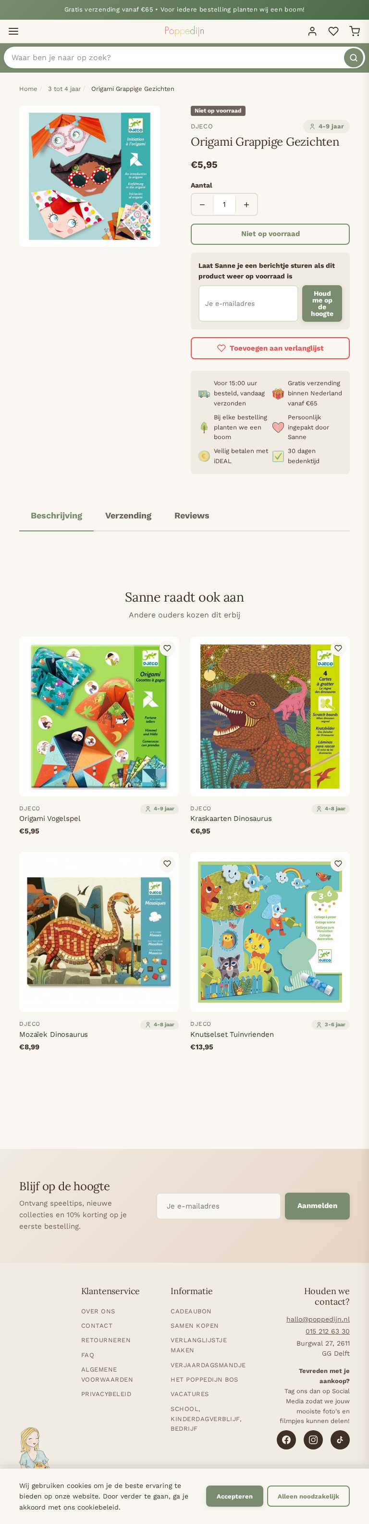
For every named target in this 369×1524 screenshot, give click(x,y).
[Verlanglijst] (333, 31)
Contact (97, 1325)
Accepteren (235, 1496)
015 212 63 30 (328, 1331)
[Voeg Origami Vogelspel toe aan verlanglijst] (167, 648)
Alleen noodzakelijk (308, 1496)
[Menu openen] (13, 31)
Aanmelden (317, 1205)
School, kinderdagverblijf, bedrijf (206, 1419)
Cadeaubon (191, 1311)
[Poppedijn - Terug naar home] (184, 31)
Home (28, 88)
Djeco (202, 126)
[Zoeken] (353, 57)
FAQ (88, 1355)
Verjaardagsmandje (208, 1365)
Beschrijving (56, 515)
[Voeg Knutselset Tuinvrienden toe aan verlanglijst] (338, 863)
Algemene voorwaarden (107, 1374)
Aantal (201, 185)
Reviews (191, 515)
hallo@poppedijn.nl (318, 1319)
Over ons (98, 1311)
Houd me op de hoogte (322, 303)
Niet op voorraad (270, 233)
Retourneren (106, 1340)
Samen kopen (195, 1325)
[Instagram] (313, 1439)
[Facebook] (286, 1439)
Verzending (128, 515)
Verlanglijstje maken (199, 1345)
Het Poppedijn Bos (204, 1379)
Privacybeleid (106, 1394)
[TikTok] (340, 1439)
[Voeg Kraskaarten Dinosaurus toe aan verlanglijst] (338, 648)
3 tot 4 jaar (64, 88)
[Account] (312, 31)
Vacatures (190, 1394)
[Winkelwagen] (354, 31)
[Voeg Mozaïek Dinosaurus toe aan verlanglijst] (167, 863)
